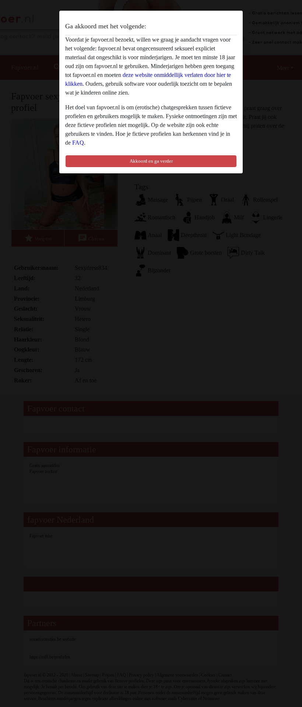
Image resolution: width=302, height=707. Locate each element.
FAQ (78, 142)
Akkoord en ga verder (151, 161)
